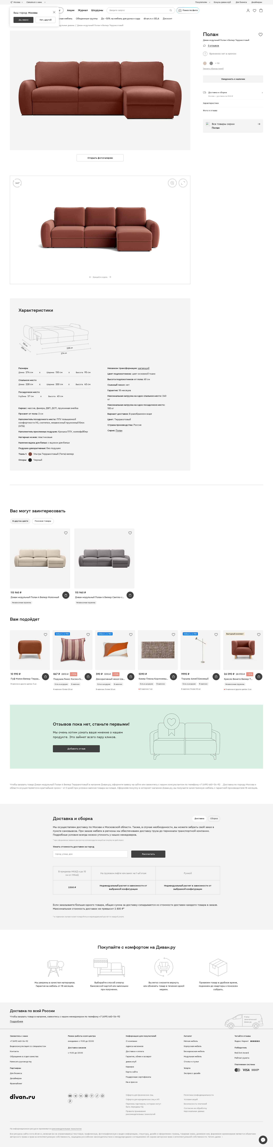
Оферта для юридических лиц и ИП (142, 1100)
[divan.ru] (22, 1097)
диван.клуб (131, 1062)
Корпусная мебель (192, 1046)
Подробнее (16, 1021)
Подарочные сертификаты (138, 1077)
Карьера (130, 1067)
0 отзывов (213, 46)
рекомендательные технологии (67, 1129)
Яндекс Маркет (242, 1041)
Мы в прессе (131, 1082)
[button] (248, 10)
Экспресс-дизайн (192, 1073)
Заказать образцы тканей (213, 68)
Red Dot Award (242, 1053)
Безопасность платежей (195, 1104)
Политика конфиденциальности (199, 1095)
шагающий (143, 368)
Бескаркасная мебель (194, 1051)
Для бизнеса (16, 1073)
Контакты (14, 1051)
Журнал (83, 10)
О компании (131, 1041)
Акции (70, 10)
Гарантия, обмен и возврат (138, 1057)
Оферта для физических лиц (139, 1095)
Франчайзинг (16, 1084)
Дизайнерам (16, 1078)
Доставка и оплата (135, 1051)
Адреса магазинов (134, 1046)
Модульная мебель (193, 1057)
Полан (119, 430)
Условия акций (191, 1100)
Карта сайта (132, 1072)
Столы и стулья (191, 1062)
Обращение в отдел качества (24, 1057)
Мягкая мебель (191, 1041)
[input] (141, 10)
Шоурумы (97, 10)
